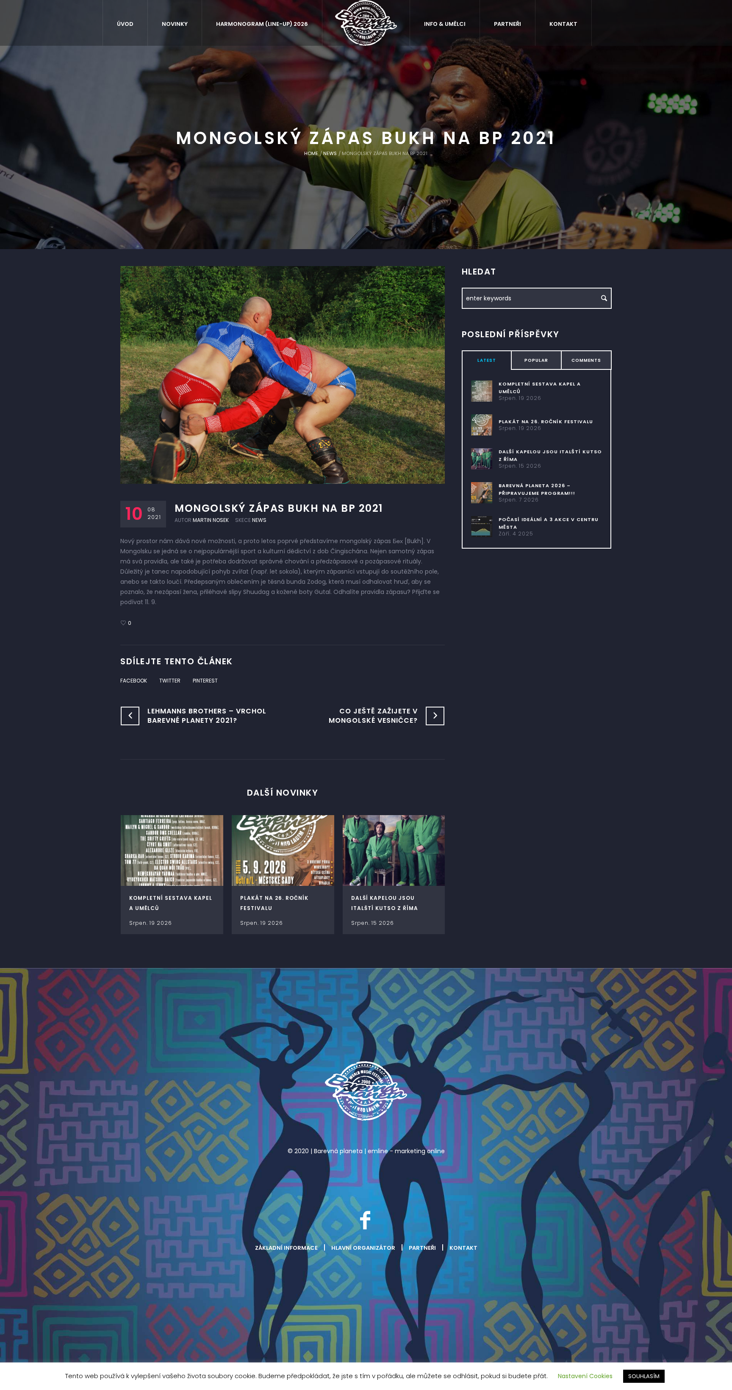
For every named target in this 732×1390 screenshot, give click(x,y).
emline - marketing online (406, 1151)
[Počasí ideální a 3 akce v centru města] (481, 526)
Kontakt (463, 1248)
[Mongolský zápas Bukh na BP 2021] (282, 374)
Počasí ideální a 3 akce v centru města (549, 523)
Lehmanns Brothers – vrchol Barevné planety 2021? (206, 715)
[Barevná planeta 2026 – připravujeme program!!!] (481, 492)
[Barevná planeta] (366, 1091)
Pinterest (205, 680)
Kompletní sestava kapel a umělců (540, 387)
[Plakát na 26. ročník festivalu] (283, 850)
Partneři (422, 1248)
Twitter (169, 680)
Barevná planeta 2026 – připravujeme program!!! (537, 489)
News (330, 153)
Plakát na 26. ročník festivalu (546, 421)
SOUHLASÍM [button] (644, 1376)
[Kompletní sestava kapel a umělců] (172, 850)
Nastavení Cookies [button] (585, 1376)
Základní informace (286, 1248)
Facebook (133, 680)
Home (311, 153)
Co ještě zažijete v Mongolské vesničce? (373, 715)
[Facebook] (365, 1220)
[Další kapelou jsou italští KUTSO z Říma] (394, 850)
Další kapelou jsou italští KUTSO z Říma (550, 455)
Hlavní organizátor (363, 1248)
